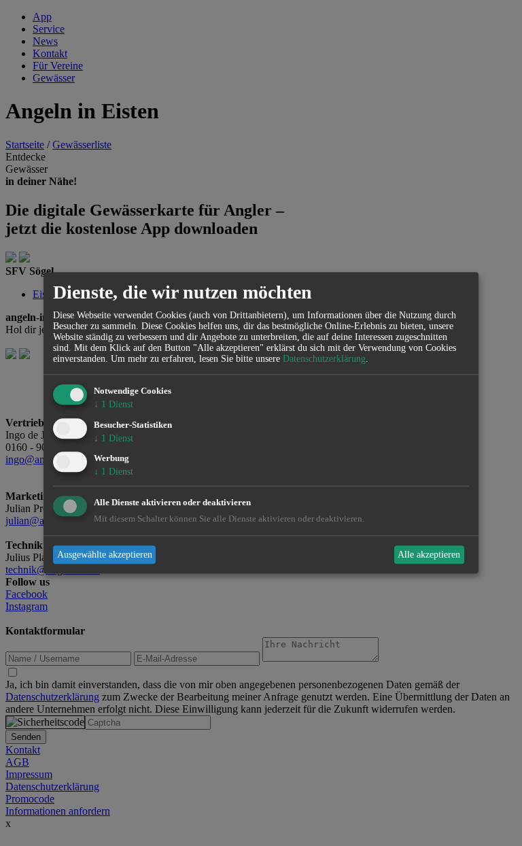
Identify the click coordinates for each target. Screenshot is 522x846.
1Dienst (113, 404)
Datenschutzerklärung (324, 359)
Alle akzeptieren (429, 554)
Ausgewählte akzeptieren (104, 554)
